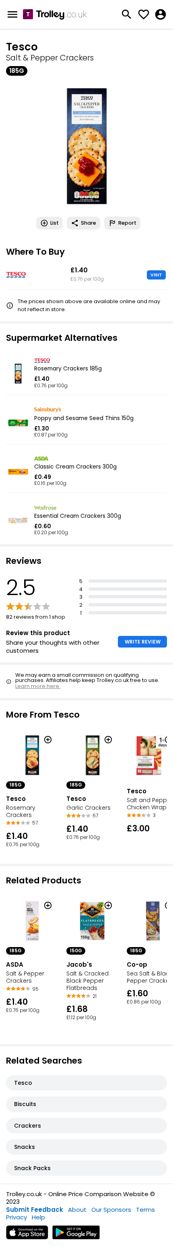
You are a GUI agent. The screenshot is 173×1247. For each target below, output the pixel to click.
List (54, 223)
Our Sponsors (111, 1209)
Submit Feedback (34, 1209)
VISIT (156, 275)
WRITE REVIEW (143, 641)
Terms (145, 1209)
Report (127, 223)
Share (88, 223)
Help (38, 1217)
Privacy (16, 1217)
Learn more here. (37, 686)
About (77, 1209)
